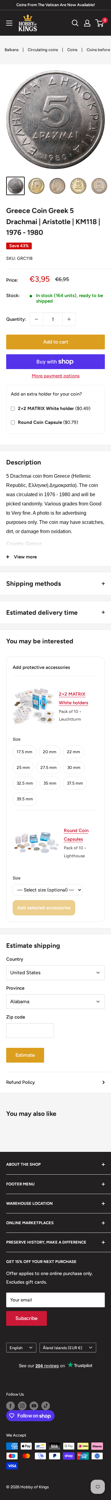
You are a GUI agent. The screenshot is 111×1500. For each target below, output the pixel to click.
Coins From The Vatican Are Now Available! (55, 4)
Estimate (25, 1055)
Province (15, 988)
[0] (100, 23)
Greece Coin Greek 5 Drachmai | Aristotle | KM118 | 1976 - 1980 (53, 221)
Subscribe (26, 1318)
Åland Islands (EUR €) (62, 1347)
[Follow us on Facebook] (10, 1405)
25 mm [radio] (23, 767)
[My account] (87, 23)
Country (14, 959)
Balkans (11, 49)
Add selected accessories (44, 908)
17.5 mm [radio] (24, 751)
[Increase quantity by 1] (69, 319)
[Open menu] (9, 23)
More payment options (56, 376)
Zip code (15, 1017)
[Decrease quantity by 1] (36, 319)
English (16, 1347)
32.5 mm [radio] (25, 783)
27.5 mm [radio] (48, 767)
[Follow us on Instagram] (22, 1405)
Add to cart (55, 342)
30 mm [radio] (73, 767)
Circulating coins (43, 49)
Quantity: (16, 319)
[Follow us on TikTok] (45, 1405)
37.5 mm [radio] (75, 783)
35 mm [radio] (49, 783)
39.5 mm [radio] (25, 798)
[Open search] (75, 23)
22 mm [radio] (73, 751)
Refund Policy (20, 1082)
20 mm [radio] (49, 751)
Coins (72, 49)
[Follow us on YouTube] (34, 1405)
